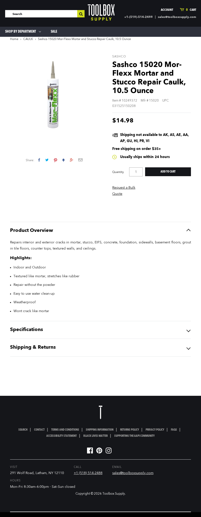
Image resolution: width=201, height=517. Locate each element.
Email (80, 160)
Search (22, 429)
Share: (30, 160)
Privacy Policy (155, 429)
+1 (71, 160)
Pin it (55, 160)
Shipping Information (99, 429)
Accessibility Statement (61, 436)
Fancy (63, 160)
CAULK (28, 39)
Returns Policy (129, 429)
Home (14, 39)
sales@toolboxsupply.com (177, 17)
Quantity (118, 172)
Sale (54, 31)
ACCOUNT (167, 10)
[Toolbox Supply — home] (101, 13)
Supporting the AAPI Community (134, 436)
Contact (39, 429)
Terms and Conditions (65, 429)
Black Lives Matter (95, 436)
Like (39, 160)
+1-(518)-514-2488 (138, 17)
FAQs (174, 429)
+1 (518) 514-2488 (88, 473)
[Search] (81, 13)
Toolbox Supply (113, 493)
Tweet (47, 160)
